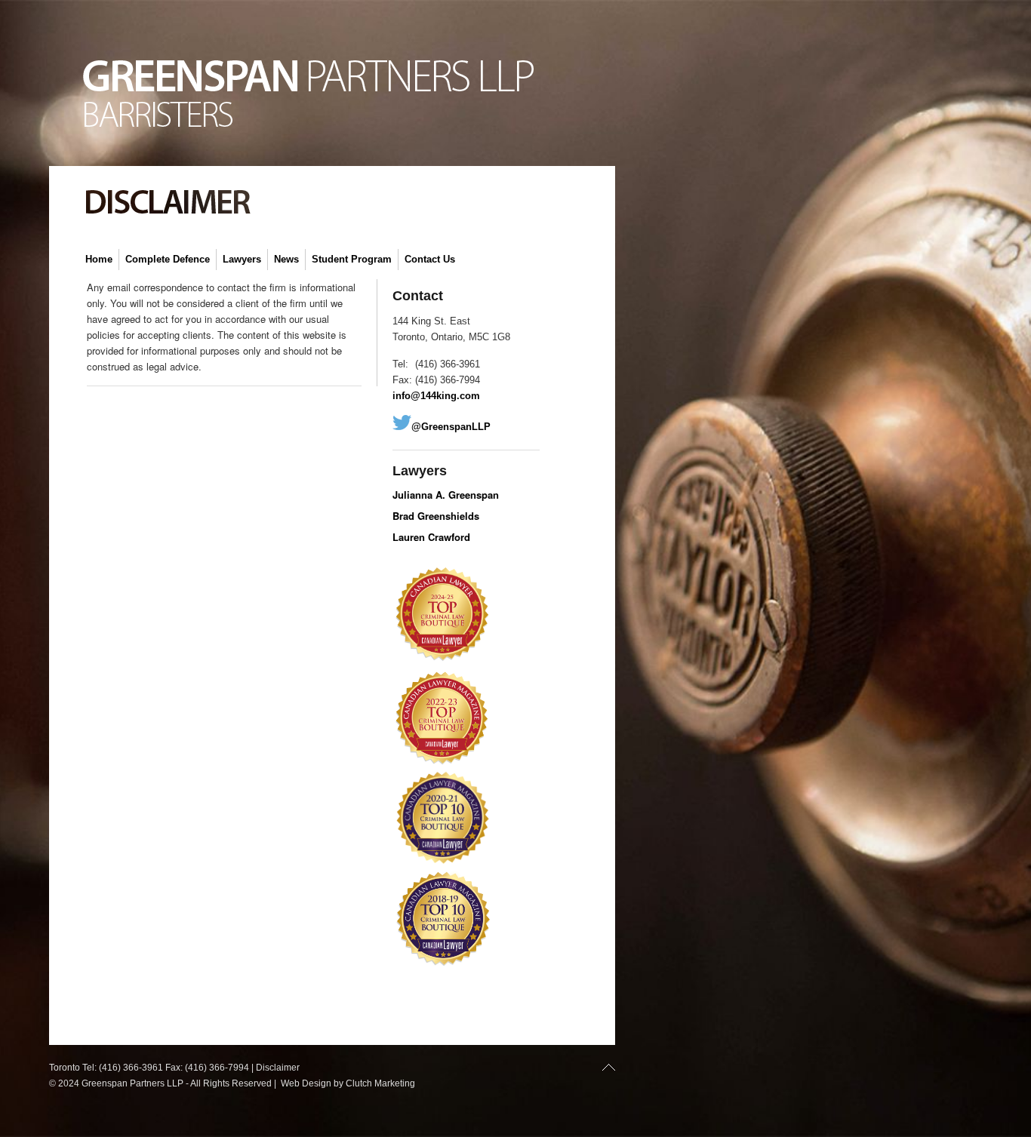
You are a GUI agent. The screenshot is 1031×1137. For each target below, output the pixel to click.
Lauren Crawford (431, 537)
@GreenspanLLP (451, 426)
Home (98, 259)
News (286, 259)
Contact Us (430, 259)
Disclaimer (278, 1067)
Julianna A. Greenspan (445, 494)
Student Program (352, 259)
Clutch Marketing (380, 1083)
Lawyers (242, 259)
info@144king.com (436, 395)
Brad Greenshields (435, 516)
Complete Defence (167, 259)
